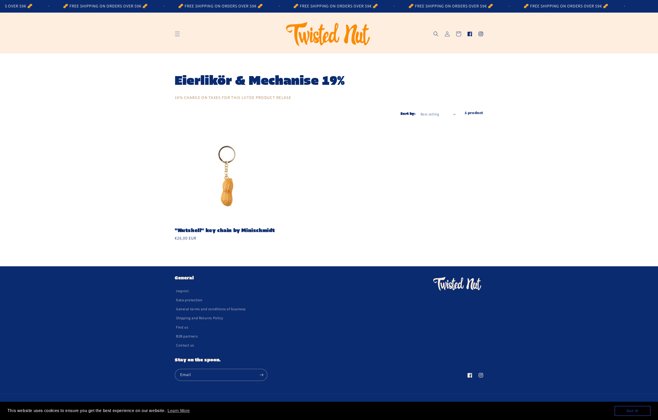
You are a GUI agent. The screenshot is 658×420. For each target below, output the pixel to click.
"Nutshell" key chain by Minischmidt (225, 230)
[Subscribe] (261, 375)
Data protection (189, 300)
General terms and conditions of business (211, 309)
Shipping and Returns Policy (199, 318)
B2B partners (187, 336)
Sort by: (407, 114)
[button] (177, 34)
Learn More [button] (179, 410)
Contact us (185, 345)
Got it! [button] (633, 411)
